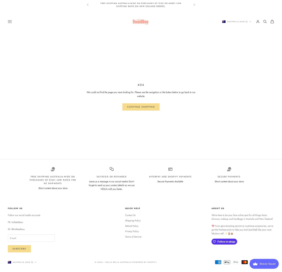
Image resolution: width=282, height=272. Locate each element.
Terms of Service (133, 236)
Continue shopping (141, 106)
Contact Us (130, 215)
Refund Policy (131, 226)
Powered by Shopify (145, 262)
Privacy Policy (132, 231)
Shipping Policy (133, 220)
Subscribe (19, 248)
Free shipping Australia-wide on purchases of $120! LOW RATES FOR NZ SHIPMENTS (53, 180)
